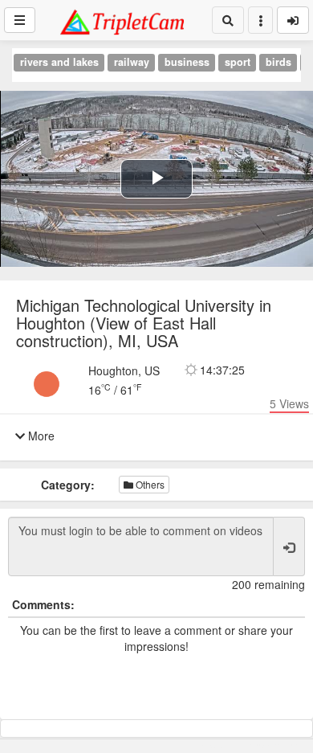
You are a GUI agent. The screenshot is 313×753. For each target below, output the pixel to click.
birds (278, 62)
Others (149, 484)
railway (131, 62)
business (187, 62)
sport (237, 62)
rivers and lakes (59, 62)
